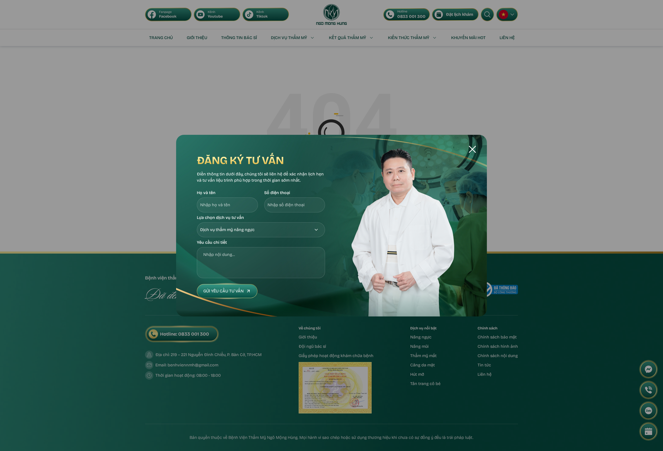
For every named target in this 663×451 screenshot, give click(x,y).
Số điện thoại (277, 192)
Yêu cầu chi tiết (212, 242)
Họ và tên (206, 192)
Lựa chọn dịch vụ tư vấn (220, 217)
